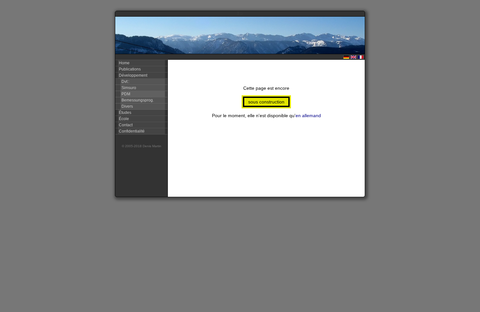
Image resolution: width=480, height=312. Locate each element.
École (123, 119)
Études (124, 112)
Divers (126, 106)
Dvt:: (124, 81)
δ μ (240, 13)
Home (124, 63)
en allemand (308, 115)
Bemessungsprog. (137, 100)
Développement (132, 75)
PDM (125, 94)
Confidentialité (131, 131)
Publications (129, 69)
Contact (125, 125)
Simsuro (128, 88)
